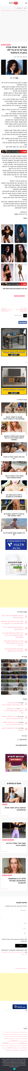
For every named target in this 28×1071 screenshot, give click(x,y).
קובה (19, 1050)
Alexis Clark (21, 1032)
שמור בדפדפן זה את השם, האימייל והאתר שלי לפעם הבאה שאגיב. (14, 940)
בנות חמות (4, 44)
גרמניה (10, 1043)
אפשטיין (9, 1041)
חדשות (16, 415)
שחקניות (12, 1050)
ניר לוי (21, 708)
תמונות (7, 1050)
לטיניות (3, 1045)
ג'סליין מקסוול (15, 1043)
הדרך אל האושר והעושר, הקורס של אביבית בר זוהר (13, 711)
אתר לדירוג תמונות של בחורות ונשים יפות (15, 288)
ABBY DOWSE (5, 1032)
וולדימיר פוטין (17, 1045)
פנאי (25, 1050)
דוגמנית (5, 1043)
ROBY (16, 214)
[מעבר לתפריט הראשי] (26, 3)
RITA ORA (21, 1038)
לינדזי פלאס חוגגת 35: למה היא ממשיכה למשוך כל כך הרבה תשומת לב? (13, 635)
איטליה (14, 1041)
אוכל (21, 1041)
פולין (6, 1048)
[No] (26, 1064)
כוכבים (11, 434)
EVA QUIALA (13, 1034)
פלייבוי (3, 1048)
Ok (14, 1068)
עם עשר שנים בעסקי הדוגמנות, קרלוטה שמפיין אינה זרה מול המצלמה (14, 437)
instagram (19, 1034)
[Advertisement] (14, 26)
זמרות (12, 1045)
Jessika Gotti (7, 1036)
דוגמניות (11, 531)
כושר (6, 1045)
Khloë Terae (13, 1036)
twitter (25, 218)
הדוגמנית (24, 1045)
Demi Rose (8, 1034)
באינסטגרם (22, 1043)
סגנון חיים (8, 415)
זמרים (10, 1045)
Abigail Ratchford (16, 1032)
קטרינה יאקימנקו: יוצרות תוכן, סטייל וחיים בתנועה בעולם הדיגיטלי (13, 643)
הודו (21, 1045)
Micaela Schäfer (8, 1038)
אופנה (19, 1041)
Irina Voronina (24, 1034)
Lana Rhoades (19, 1036)
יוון (7, 1045)
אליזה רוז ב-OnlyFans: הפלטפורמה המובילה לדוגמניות (17, 881)
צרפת (22, 1050)
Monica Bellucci (15, 1038)
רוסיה (16, 1050)
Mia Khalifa (24, 1036)
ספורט (9, 1048)
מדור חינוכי (12, 415)
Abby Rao (10, 1032)
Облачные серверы (21, 968)
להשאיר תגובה (17, 57)
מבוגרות (24, 1048)
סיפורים (8, 44)
